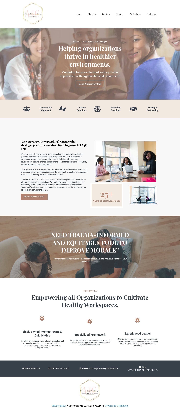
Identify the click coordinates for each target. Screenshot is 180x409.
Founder (119, 14)
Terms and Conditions (116, 405)
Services (106, 14)
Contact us (151, 14)
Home (79, 14)
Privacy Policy (59, 405)
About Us (92, 14)
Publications (135, 14)
